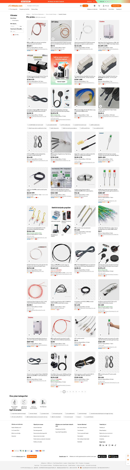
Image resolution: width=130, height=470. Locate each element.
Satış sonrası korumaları (39, 436)
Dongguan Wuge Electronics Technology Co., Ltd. (108, 116)
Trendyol (81, 463)
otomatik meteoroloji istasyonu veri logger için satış (102, 413)
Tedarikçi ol (102, 427)
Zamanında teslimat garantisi (40, 433)
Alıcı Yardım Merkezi (82, 427)
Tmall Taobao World (57, 463)
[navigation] (17, 203)
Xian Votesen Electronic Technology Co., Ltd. (37, 160)
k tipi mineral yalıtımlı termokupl (19, 413)
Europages (86, 463)
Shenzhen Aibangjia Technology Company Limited (61, 119)
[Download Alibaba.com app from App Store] (102, 456)
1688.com (49, 463)
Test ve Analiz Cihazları (51, 14)
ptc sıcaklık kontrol (70, 413)
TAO (77, 463)
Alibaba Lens (19, 456)
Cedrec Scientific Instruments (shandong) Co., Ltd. (108, 49)
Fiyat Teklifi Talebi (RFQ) (61, 432)
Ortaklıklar (101, 439)
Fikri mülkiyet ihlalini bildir (83, 439)
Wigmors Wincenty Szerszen (81, 196)
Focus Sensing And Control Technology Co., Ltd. (37, 49)
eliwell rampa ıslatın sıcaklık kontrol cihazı (37, 128)
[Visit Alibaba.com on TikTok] (115, 445)
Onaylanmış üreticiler (60, 429)
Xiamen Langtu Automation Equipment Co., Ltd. (108, 82)
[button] (81, 6)
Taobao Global (71, 463)
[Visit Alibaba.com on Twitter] (106, 445)
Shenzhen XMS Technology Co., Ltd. (35, 271)
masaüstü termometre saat (80, 124)
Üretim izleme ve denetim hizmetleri (42, 439)
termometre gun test (57, 413)
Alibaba (28, 14)
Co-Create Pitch (15, 430)
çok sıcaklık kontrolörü (52, 124)
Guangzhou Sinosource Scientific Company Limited (61, 196)
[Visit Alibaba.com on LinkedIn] (103, 445)
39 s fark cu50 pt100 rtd (17, 416)
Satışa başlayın (102, 430)
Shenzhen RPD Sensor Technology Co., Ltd (84, 162)
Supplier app (62, 456)
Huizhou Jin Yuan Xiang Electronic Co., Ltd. (37, 237)
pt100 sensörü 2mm (85, 128)
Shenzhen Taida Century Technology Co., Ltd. (61, 274)
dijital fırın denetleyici (56, 416)
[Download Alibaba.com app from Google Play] (113, 456)
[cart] (99, 6)
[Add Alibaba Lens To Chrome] (32, 456)
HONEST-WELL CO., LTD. (80, 233)
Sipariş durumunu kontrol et (105, 433)
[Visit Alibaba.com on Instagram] (109, 445)
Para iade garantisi (38, 430)
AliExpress (43, 463)
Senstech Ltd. (30, 196)
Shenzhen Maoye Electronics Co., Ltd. (83, 116)
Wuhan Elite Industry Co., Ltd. (57, 49)
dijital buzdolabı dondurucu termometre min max (37, 416)
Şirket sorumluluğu (16, 433)
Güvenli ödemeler (38, 427)
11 (82, 391)
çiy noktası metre (45, 413)
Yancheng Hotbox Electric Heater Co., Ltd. (60, 160)
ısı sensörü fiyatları (89, 416)
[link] (128, 456)
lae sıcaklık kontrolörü (98, 128)
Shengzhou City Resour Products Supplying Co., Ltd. (37, 82)
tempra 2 (79, 416)
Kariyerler (14, 436)
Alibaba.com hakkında (17, 424)
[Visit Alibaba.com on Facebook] (100, 445)
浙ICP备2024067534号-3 (103, 467)
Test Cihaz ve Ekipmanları (38, 14)
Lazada (65, 463)
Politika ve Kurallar (38, 441)
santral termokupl (82, 413)
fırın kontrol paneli (69, 416)
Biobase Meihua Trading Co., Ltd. (105, 160)
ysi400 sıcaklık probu (95, 124)
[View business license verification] (78, 467)
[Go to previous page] (61, 391)
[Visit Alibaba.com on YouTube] (112, 445)
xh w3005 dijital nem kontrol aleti (36, 124)
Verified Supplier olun (104, 436)
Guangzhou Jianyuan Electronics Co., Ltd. (36, 116)
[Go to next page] (85, 391)
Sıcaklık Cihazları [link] (62, 14)
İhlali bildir (79, 441)
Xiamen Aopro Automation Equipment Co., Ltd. (85, 82)
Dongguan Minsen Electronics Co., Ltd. (83, 49)
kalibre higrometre (55, 128)
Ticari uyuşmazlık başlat (82, 433)
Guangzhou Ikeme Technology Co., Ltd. (107, 200)
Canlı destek (80, 430)
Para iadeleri (80, 436)
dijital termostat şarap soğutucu (70, 128)
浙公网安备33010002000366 (90, 467)
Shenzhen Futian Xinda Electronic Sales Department (108, 234)
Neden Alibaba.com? (16, 427)
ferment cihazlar (33, 413)
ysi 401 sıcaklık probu (65, 124)
